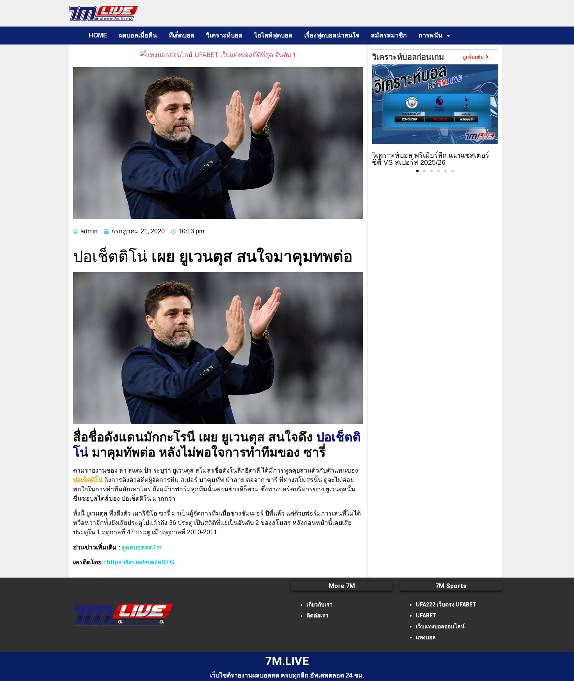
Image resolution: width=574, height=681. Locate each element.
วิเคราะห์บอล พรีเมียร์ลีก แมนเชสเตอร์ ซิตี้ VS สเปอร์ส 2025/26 (430, 158)
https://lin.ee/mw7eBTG (141, 562)
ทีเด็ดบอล (181, 35)
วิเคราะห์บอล (224, 35)
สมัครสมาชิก (389, 35)
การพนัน (430, 35)
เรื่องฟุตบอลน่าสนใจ (331, 35)
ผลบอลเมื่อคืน (138, 35)
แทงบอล (426, 637)
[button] (417, 171)
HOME (98, 35)
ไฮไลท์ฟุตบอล (273, 35)
